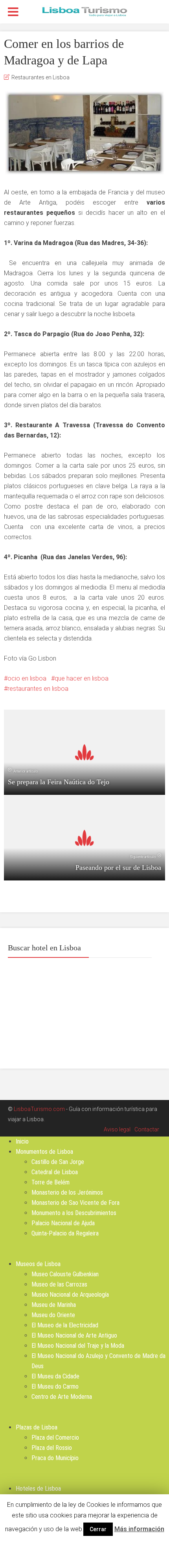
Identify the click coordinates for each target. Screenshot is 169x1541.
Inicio (22, 1141)
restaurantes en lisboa (37, 688)
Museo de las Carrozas (59, 1284)
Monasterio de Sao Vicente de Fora (75, 1202)
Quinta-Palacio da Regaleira (65, 1233)
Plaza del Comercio (55, 1437)
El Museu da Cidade (55, 1376)
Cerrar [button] (98, 1529)
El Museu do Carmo (55, 1386)
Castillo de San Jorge (57, 1162)
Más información (139, 1529)
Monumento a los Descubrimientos (73, 1213)
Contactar (146, 1129)
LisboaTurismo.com (39, 1109)
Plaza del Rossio (51, 1447)
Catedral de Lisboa (54, 1172)
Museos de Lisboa (38, 1264)
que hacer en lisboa (81, 678)
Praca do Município (55, 1458)
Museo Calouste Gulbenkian (65, 1274)
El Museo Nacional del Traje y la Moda (77, 1345)
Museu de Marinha (53, 1305)
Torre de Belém (50, 1182)
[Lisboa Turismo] (84, 10)
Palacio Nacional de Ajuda (63, 1223)
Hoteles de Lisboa (38, 1488)
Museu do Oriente (53, 1315)
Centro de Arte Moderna (61, 1396)
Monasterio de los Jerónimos (67, 1192)
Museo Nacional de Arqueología (70, 1294)
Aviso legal (117, 1129)
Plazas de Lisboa (36, 1427)
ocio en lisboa (26, 678)
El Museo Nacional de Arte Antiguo (74, 1335)
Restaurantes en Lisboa (40, 77)
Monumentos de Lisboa (44, 1151)
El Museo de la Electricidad (64, 1325)
